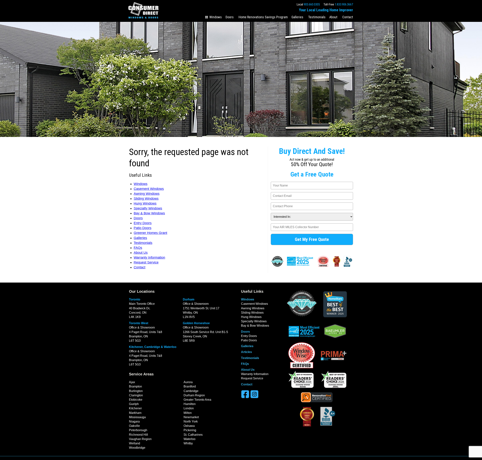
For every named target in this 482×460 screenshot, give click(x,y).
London (189, 408)
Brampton (135, 386)
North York (191, 421)
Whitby (188, 443)
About (333, 17)
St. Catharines (193, 434)
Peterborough (138, 430)
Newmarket (191, 417)
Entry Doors (143, 223)
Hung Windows (145, 203)
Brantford (190, 386)
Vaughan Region (140, 439)
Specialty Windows (148, 208)
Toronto (134, 299)
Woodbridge (137, 447)
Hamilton (190, 404)
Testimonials (317, 17)
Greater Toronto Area (197, 399)
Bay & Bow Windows (149, 213)
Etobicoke (135, 399)
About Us (141, 252)
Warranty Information (149, 257)
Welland (134, 443)
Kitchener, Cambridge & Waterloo (152, 346)
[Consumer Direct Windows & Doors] (143, 19)
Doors (230, 17)
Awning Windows (146, 194)
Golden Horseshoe (196, 323)
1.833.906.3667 (344, 4)
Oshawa (189, 425)
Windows (215, 17)
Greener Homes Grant (150, 233)
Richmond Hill (138, 434)
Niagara (134, 421)
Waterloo (189, 439)
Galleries (297, 17)
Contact (347, 17)
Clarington (136, 395)
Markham (135, 412)
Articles (246, 352)
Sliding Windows (146, 198)
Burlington (136, 391)
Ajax (132, 382)
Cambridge (191, 391)
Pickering (190, 430)
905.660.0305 (312, 4)
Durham (188, 299)
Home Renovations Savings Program (263, 17)
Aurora (188, 382)
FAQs (138, 248)
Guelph (134, 404)
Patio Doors (142, 228)
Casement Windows (149, 189)
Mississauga (137, 417)
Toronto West (138, 323)
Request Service (146, 262)
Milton (188, 412)
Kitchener (135, 408)
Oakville (134, 425)
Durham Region (194, 395)
